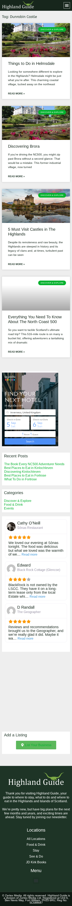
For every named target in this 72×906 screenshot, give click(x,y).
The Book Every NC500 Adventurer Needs (34, 464)
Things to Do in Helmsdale (31, 63)
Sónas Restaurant (30, 527)
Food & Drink (13, 504)
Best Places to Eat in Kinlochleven (28, 468)
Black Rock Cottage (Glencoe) (38, 570)
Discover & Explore (17, 500)
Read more (29, 554)
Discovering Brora (24, 146)
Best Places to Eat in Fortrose (25, 475)
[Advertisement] (36, 692)
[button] (67, 5)
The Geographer (29, 612)
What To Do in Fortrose (20, 479)
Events (9, 508)
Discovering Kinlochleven (22, 471)
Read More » (16, 93)
